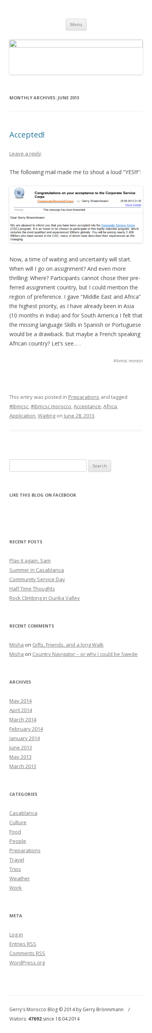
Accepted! (27, 134)
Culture (18, 822)
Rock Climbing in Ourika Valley (44, 597)
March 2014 (22, 719)
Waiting (46, 415)
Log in (16, 934)
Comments (27, 953)
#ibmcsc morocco (51, 406)
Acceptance (87, 406)
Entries (22, 943)
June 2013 (20, 747)
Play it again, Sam (30, 560)
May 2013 (20, 756)
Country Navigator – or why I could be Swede (85, 654)
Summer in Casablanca (36, 569)
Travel (16, 859)
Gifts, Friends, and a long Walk (68, 644)
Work (15, 887)
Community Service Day (37, 579)
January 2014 (24, 738)
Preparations (83, 396)
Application (22, 415)
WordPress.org (27, 962)
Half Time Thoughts (32, 588)
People (17, 840)
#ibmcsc (18, 406)
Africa (110, 406)
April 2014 (20, 710)
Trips (15, 869)
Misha (16, 644)
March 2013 (22, 766)
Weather (19, 878)
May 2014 (20, 700)
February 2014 (26, 728)
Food (15, 831)
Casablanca (23, 812)
